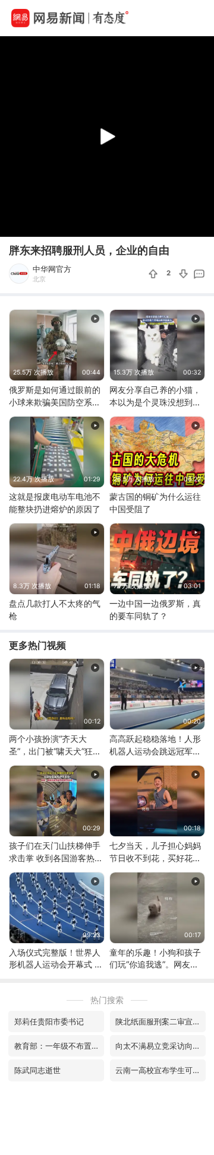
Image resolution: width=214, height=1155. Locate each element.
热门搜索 (107, 1000)
